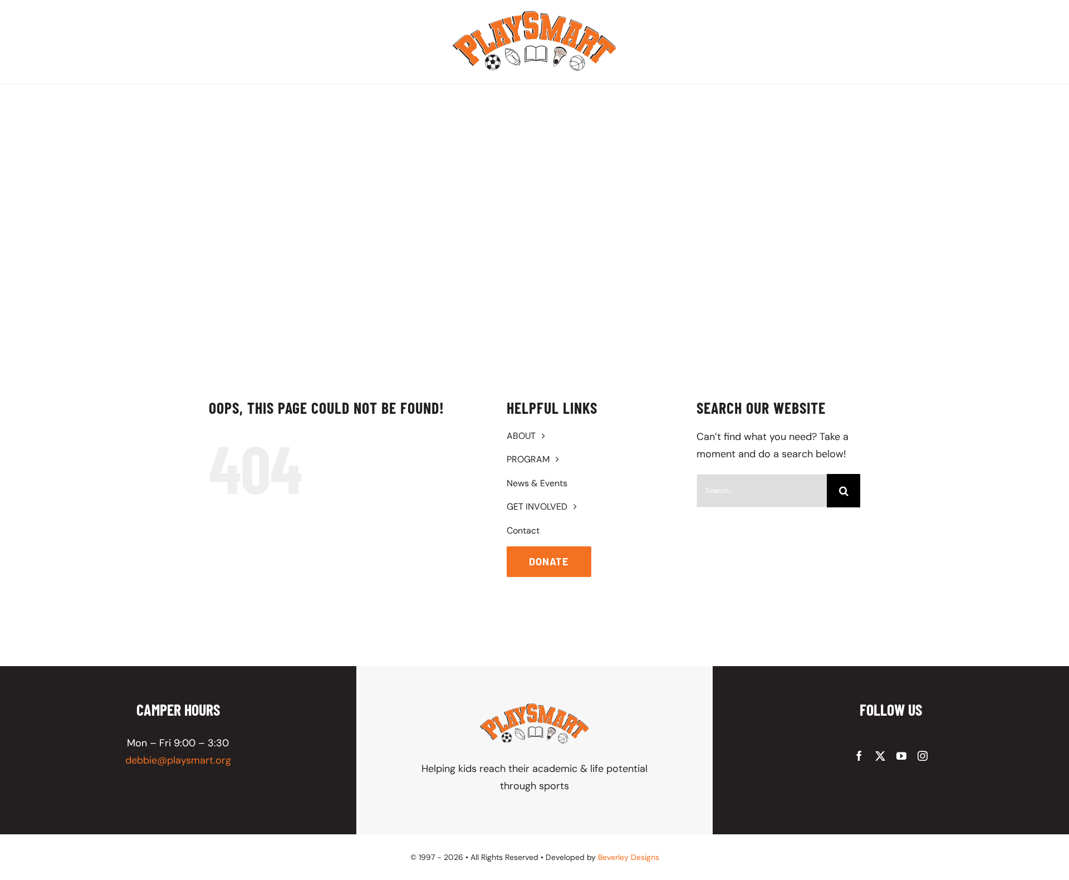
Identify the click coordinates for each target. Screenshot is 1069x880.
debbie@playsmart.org (178, 760)
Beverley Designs (628, 857)
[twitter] (880, 756)
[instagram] (923, 756)
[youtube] (901, 756)
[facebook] (859, 756)
